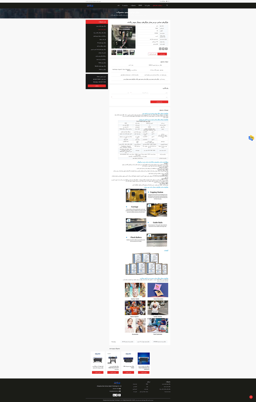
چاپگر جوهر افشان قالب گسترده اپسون (98, 49)
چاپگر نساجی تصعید (139, 15)
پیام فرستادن (159, 102)
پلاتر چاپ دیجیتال (102, 39)
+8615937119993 (97, 79)
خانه (144, 15)
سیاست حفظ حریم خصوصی (143, 391)
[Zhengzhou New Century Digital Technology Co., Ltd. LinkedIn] (164, 1)
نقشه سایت (146, 389)
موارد (147, 386)
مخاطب (97, 86)
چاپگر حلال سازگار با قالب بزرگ (100, 32)
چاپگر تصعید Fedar (102, 62)
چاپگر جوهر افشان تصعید (101, 26)
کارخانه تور (135, 386)
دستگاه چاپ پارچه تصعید (101, 59)
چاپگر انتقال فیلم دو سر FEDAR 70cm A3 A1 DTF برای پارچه (114, 368)
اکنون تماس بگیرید (152, 54)
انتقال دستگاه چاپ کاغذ (101, 46)
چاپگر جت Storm (102, 69)
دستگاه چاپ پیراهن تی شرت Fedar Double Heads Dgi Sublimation (143, 368)
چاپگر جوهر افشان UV (101, 42)
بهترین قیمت (162, 54)
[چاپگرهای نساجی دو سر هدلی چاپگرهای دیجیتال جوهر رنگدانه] (123, 36)
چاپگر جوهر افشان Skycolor (100, 66)
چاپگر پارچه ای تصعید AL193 (127, 341)
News (147, 384)
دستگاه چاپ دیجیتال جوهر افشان (99, 36)
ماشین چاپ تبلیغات (102, 52)
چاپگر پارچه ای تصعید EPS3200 (160, 341)
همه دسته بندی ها (167, 391)
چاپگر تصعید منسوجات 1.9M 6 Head (128, 367)
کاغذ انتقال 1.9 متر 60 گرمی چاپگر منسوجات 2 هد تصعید (97, 367)
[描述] (167, 5)
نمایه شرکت (135, 384)
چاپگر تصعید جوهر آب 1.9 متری (143, 341)
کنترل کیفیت (135, 389)
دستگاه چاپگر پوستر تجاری (101, 56)
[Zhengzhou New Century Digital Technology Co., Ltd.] (90, 5)
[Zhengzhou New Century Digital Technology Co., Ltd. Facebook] (168, 1)
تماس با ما (135, 391)
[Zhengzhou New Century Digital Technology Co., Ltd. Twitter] (166, 1)
